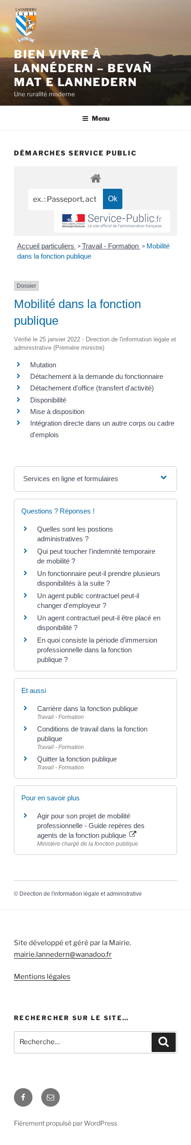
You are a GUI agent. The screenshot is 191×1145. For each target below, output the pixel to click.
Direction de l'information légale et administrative (80, 894)
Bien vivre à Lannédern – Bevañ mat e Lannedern (83, 68)
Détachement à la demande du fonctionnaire (96, 376)
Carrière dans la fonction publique (87, 708)
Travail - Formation (111, 246)
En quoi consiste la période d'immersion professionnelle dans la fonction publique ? (97, 649)
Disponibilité (48, 400)
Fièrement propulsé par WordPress (65, 1123)
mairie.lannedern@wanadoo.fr (63, 954)
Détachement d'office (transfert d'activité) (92, 388)
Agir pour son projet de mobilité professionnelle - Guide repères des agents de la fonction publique (91, 825)
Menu (100, 118)
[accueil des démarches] (95, 177)
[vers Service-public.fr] (112, 221)
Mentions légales (42, 976)
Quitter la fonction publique (77, 759)
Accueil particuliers (46, 246)
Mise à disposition (57, 411)
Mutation (43, 365)
